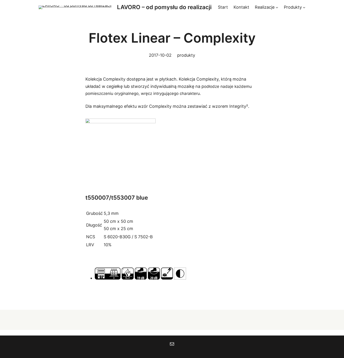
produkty (186, 55)
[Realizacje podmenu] (277, 7)
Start (223, 7)
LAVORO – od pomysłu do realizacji (164, 7)
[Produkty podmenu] (304, 7)
